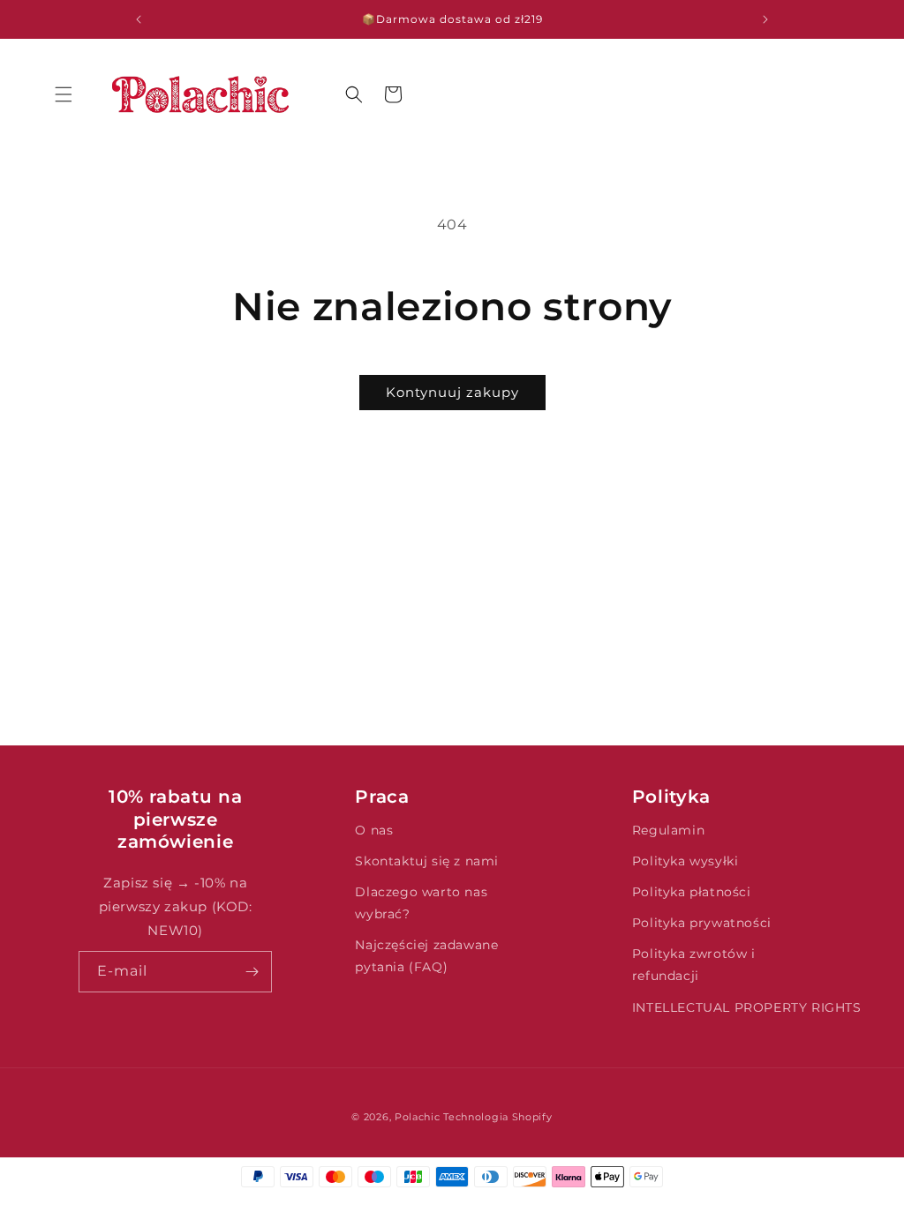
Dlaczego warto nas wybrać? (421, 903)
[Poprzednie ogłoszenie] (138, 19)
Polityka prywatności (702, 923)
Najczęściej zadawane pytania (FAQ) (426, 956)
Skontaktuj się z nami (427, 861)
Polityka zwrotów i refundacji (694, 965)
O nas (374, 830)
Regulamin (668, 830)
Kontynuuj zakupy (452, 392)
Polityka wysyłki (685, 861)
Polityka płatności (691, 892)
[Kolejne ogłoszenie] (765, 19)
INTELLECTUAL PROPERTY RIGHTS (747, 1007)
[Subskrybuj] (251, 971)
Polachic (418, 1117)
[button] (63, 94)
